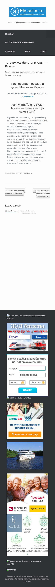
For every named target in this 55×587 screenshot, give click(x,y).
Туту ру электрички (25, 173)
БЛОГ (27, 51)
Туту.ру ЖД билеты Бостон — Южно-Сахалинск (42, 193)
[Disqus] (27, 256)
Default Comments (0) (28, 213)
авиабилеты (29, 96)
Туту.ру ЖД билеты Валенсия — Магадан (15, 191)
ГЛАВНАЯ (9, 33)
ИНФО (43, 51)
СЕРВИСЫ (10, 51)
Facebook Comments (27, 211)
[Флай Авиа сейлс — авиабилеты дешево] (27, 11)
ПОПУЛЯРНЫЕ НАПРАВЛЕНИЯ (19, 42)
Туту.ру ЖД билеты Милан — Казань (26, 64)
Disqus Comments (11, 211)
